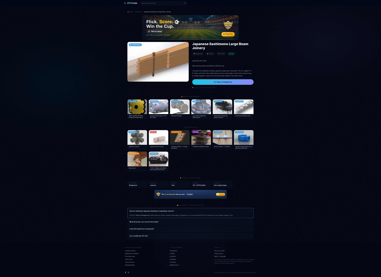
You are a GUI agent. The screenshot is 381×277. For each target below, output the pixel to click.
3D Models (138, 11)
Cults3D (172, 253)
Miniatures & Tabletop (132, 253)
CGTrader (173, 262)
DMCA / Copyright (220, 256)
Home (131, 11)
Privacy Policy (218, 253)
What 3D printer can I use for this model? (143, 222)
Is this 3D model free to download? (141, 229)
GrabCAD (173, 256)
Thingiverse (173, 251)
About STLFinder (219, 251)
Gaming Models (130, 265)
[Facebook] (125, 272)
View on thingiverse (224, 82)
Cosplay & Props (130, 251)
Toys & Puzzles (129, 262)
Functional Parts (130, 256)
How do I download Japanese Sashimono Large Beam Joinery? (151, 211)
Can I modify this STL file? (138, 236)
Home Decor (129, 259)
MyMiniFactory (174, 265)
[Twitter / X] (128, 272)
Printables (173, 259)
